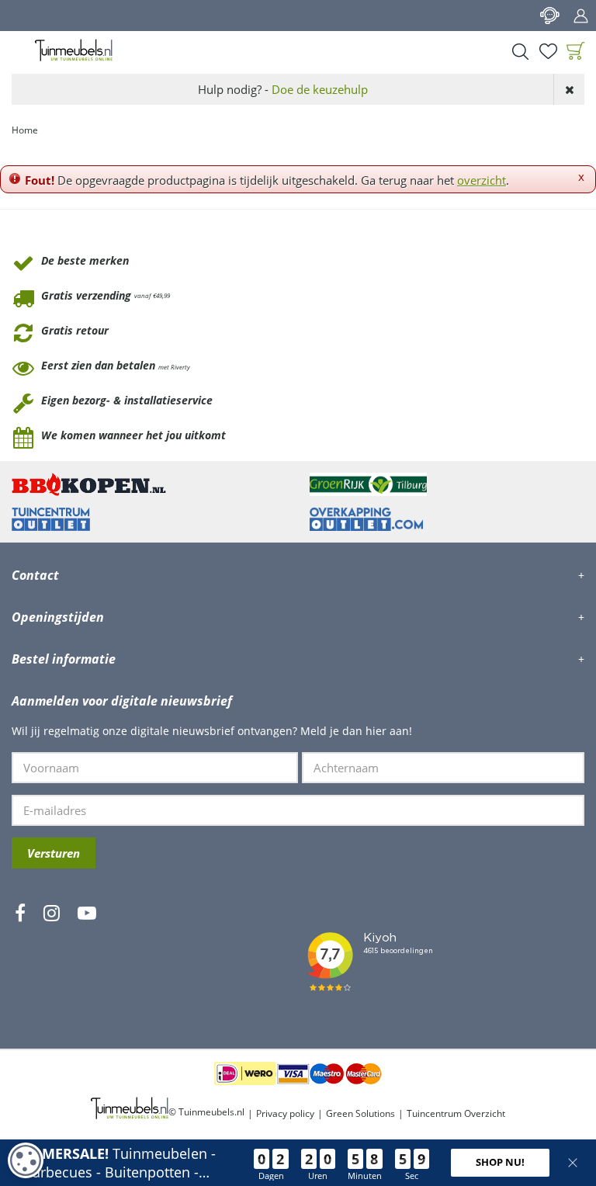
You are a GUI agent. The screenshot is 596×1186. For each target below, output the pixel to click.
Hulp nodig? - (283, 89)
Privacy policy (285, 1113)
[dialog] (25, 1160)
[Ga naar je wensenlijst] (547, 51)
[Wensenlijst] (547, 51)
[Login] (580, 15)
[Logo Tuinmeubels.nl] (74, 50)
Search (520, 51)
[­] (20, 958)
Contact (549, 15)
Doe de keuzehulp (320, 89)
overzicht (481, 180)
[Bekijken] (575, 51)
